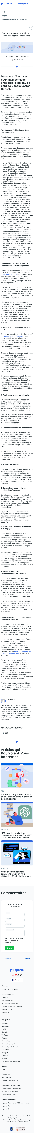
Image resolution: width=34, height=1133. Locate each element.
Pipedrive (5, 1056)
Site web (9, 924)
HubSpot (5, 1053)
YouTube (5, 1035)
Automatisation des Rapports (12, 1006)
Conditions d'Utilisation (10, 1092)
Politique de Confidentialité (11, 1089)
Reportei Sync (6, 1109)
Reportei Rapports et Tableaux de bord (15, 1103)
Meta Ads (5, 1038)
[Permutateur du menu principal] (32, 4)
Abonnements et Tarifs (9, 989)
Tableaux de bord (8, 1000)
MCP (3, 1015)
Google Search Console (13, 336)
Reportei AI (5, 1012)
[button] (23, 4)
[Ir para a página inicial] (17, 970)
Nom (8, 913)
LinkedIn (4, 1032)
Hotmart (4, 1059)
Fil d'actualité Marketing (10, 1003)
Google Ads (14, 653)
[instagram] (13, 975)
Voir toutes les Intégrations (11, 1062)
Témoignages (6, 1077)
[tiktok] (21, 975)
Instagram (5, 1023)
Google (4, 16)
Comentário (10, 930)
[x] (18, 975)
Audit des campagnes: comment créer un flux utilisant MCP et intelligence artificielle (15, 874)
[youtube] (16, 975)
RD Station (5, 1050)
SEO (6, 733)
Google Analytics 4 (8, 1044)
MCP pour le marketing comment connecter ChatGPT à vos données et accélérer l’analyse (16, 835)
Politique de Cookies (9, 1095)
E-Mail (9, 918)
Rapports (5, 997)
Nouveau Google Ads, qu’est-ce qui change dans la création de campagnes (17, 796)
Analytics (17, 651)
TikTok (4, 1029)
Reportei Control (7, 1009)
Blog (3, 12)
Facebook (5, 1026)
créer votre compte (9, 274)
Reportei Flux (6, 1106)
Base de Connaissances (10, 1080)
